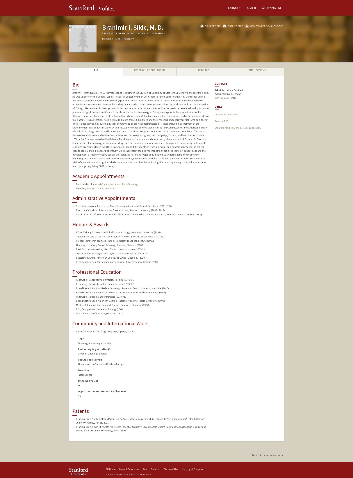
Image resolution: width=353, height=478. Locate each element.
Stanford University (84, 471)
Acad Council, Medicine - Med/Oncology (117, 184)
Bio (96, 70)
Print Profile (212, 26)
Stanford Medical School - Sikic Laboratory (238, 127)
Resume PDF (221, 121)
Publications (257, 70)
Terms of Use (171, 469)
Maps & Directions (129, 469)
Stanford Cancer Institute (100, 188)
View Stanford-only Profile (266, 26)
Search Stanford (151, 469)
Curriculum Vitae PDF (226, 114)
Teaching (203, 70)
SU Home (111, 469)
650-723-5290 (222, 97)
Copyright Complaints (194, 469)
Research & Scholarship (149, 70)
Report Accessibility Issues (267, 455)
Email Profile (235, 26)
